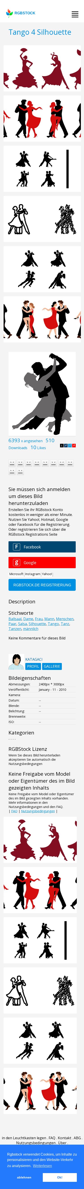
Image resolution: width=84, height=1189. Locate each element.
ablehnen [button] (24, 1177)
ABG (77, 1137)
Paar (12, 623)
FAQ (14, 811)
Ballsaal (15, 618)
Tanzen (15, 628)
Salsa (22, 623)
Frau (39, 618)
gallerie (52, 666)
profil (33, 666)
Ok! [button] (59, 1177)
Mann (49, 618)
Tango (53, 623)
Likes (41, 447)
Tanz (65, 623)
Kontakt (64, 1137)
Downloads (18, 447)
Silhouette (37, 623)
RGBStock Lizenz (28, 748)
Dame (28, 618)
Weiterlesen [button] (42, 1166)
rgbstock (25, 13)
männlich (30, 628)
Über (62, 1142)
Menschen (64, 618)
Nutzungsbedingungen (38, 811)
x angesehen (32, 440)
